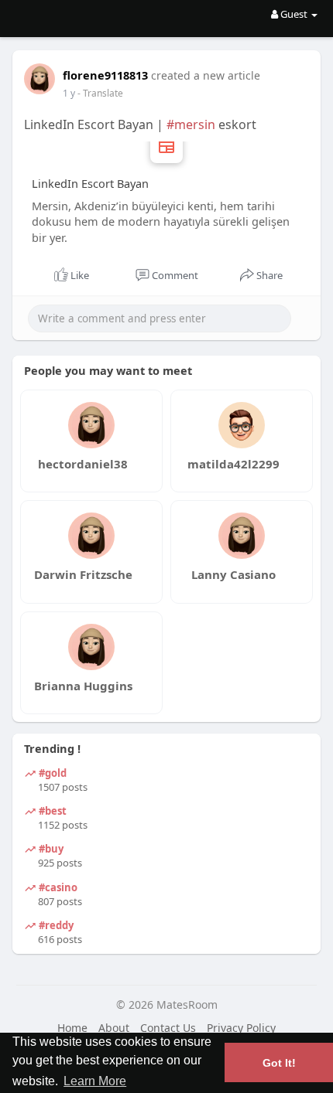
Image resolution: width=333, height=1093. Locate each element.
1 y (69, 93)
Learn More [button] (95, 1081)
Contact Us (168, 1027)
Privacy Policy (241, 1027)
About (113, 1027)
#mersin (190, 124)
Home (72, 1027)
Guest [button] (294, 14)
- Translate (100, 93)
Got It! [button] (279, 1063)
